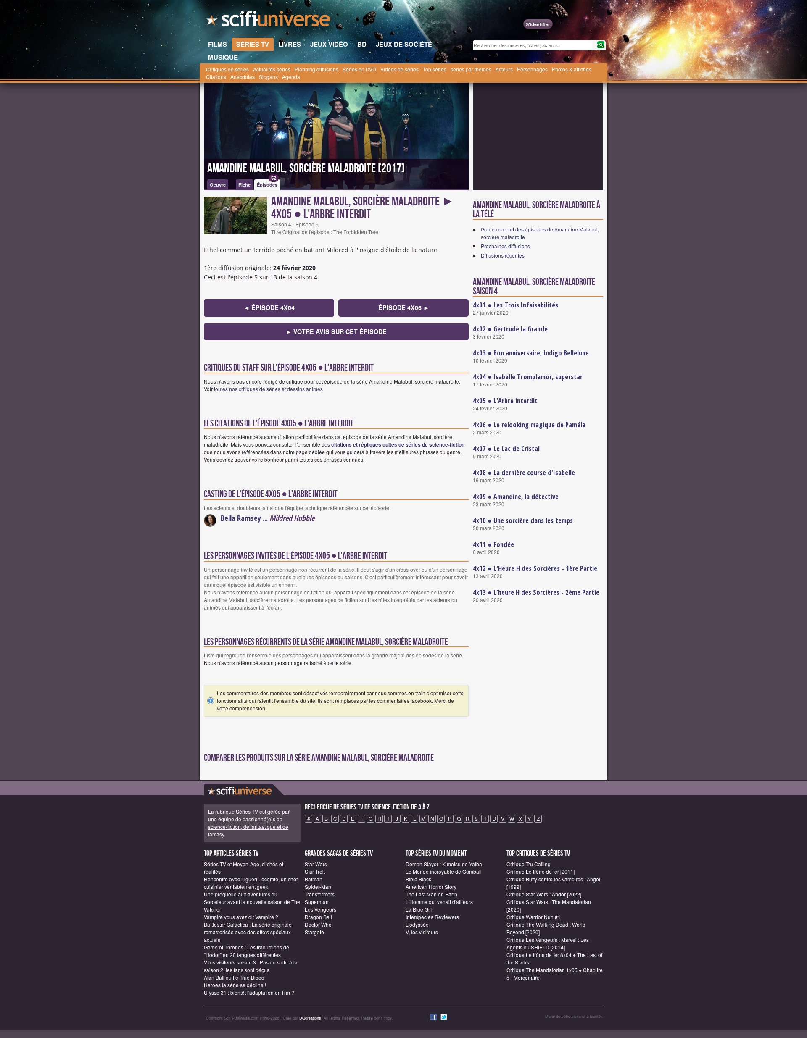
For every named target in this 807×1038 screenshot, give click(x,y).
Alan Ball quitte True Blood (234, 977)
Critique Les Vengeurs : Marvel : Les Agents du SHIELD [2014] (547, 943)
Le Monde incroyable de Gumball (444, 871)
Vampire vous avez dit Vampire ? (241, 916)
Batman (313, 879)
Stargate (314, 932)
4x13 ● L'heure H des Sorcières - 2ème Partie (536, 592)
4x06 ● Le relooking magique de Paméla (529, 424)
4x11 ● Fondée (493, 544)
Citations (216, 76)
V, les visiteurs (422, 932)
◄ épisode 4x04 (269, 307)
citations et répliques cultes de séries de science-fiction (397, 444)
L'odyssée (417, 924)
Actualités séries (271, 69)
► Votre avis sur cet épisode (336, 331)
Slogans (268, 76)
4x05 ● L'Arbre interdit (505, 400)
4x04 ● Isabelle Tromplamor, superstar (528, 376)
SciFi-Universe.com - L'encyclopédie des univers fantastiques (269, 21)
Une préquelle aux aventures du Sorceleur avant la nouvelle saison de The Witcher (252, 902)
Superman (317, 901)
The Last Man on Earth (431, 894)
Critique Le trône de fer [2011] (540, 871)
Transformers (320, 894)
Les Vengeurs (320, 909)
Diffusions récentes (503, 255)
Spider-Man (318, 886)
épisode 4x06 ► (403, 307)
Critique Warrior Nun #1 (533, 916)
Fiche (244, 184)
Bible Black (418, 879)
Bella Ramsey (241, 518)
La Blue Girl (419, 909)
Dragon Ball (318, 916)
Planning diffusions (316, 69)
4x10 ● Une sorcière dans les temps (523, 520)
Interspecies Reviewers (432, 916)
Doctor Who (318, 924)
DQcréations (310, 1018)
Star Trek (315, 871)
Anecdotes (242, 76)
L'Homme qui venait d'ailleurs (439, 901)
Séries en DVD (359, 69)
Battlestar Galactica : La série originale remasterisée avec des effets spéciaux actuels (248, 932)
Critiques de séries (227, 69)
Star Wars (316, 863)
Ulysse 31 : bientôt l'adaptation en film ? (249, 992)
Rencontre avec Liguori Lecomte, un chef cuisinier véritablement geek (251, 882)
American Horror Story (431, 886)
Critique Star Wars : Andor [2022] (543, 894)
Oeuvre (218, 184)
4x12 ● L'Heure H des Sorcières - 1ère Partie (535, 568)
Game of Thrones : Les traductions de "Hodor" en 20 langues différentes (246, 950)
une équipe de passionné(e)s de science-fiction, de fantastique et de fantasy (248, 826)
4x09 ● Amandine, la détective (516, 496)
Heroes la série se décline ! (235, 984)
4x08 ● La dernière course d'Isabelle (524, 472)
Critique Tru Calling (528, 863)
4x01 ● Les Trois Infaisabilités (515, 305)
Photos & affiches (571, 69)
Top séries (434, 69)
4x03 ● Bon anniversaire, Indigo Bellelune (531, 352)
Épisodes (267, 183)
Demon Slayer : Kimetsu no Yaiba (444, 863)
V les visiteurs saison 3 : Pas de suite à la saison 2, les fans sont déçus (251, 966)
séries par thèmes (471, 69)
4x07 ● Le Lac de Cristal (506, 448)
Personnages (532, 69)
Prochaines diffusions (505, 246)
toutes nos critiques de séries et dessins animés (268, 388)
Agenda (291, 76)
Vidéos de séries (399, 69)
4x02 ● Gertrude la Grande (510, 329)
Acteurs (504, 69)
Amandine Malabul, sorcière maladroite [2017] (306, 168)
